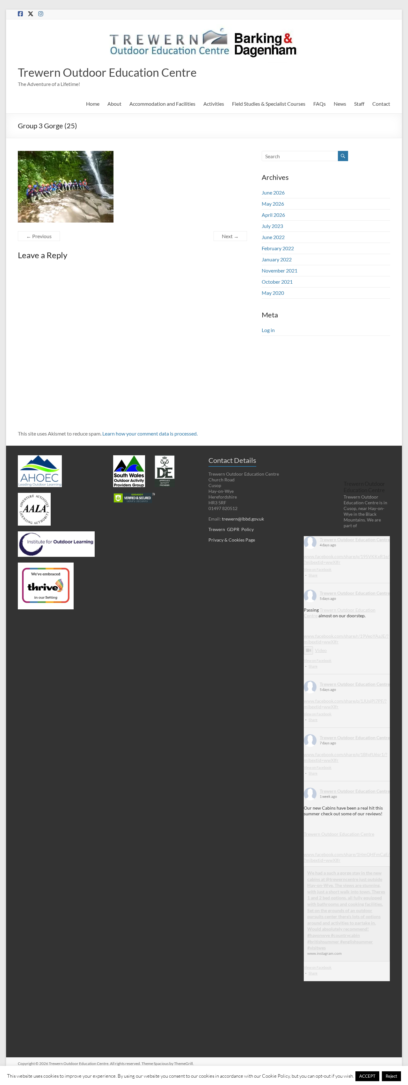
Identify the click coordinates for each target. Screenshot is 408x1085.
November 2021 (279, 270)
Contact (381, 104)
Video (321, 650)
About (114, 104)
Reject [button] (391, 1076)
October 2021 (277, 282)
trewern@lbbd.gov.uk (243, 518)
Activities (213, 104)
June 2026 (273, 192)
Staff (359, 104)
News (340, 104)
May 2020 (273, 293)
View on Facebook (318, 569)
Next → (230, 236)
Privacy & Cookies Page (231, 539)
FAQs (319, 104)
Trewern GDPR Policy (231, 529)
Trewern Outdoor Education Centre (107, 72)
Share (313, 575)
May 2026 (273, 204)
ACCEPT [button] (367, 1076)
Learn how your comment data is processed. (150, 433)
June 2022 (273, 237)
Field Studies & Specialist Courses (268, 104)
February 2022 (278, 248)
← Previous (39, 236)
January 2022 (277, 259)
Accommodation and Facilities (162, 104)
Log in (268, 330)
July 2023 (272, 226)
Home (92, 104)
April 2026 (273, 215)
